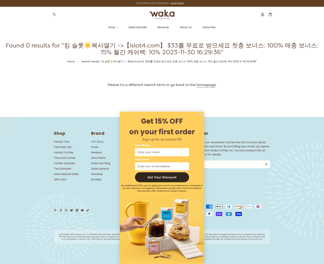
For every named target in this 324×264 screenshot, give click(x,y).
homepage (206, 84)
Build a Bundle (138, 27)
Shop (111, 27)
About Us (186, 27)
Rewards (163, 27)
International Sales (66, 174)
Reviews (96, 152)
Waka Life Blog (100, 163)
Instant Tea (61, 142)
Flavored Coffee (64, 158)
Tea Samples (62, 169)
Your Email (142, 159)
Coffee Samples (64, 163)
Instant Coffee (63, 152)
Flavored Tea (62, 147)
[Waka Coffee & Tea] (162, 14)
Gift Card (60, 179)
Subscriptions (100, 169)
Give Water (98, 158)
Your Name (142, 145)
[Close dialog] (201, 114)
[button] (162, 177)
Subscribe (209, 27)
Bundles (96, 179)
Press (94, 147)
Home (71, 61)
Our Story (97, 142)
